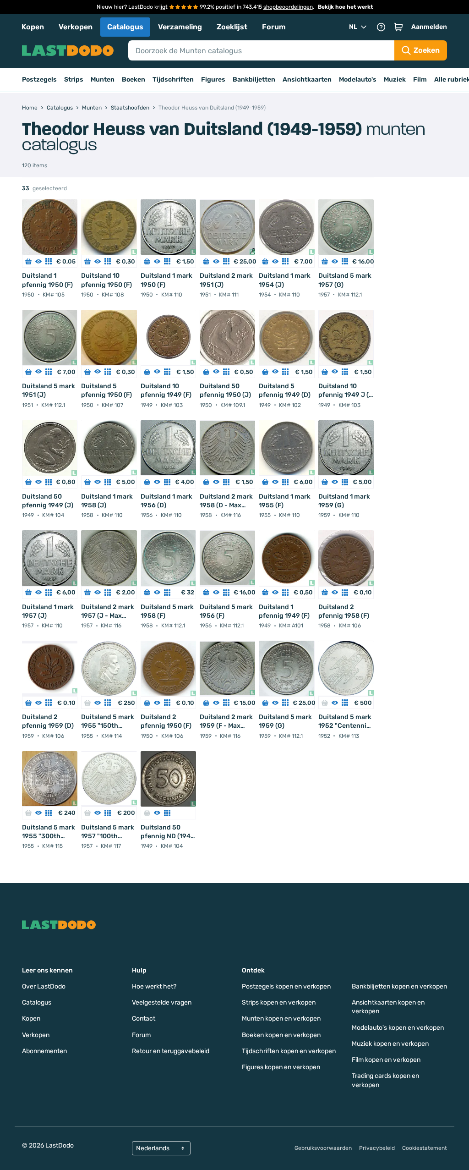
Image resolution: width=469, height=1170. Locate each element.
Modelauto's (357, 79)
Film (420, 79)
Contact (143, 1018)
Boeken (133, 79)
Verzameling (180, 26)
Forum (274, 26)
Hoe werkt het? (154, 986)
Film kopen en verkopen (386, 1060)
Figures (213, 79)
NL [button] (353, 27)
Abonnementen (44, 1051)
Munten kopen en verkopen (281, 1018)
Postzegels (39, 79)
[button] (398, 27)
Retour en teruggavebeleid (170, 1051)
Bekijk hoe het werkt (345, 7)
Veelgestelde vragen (161, 1002)
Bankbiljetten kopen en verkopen (399, 986)
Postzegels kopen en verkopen (286, 986)
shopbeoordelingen (288, 7)
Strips (73, 79)
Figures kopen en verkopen (281, 1067)
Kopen (33, 26)
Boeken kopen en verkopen (281, 1035)
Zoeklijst (232, 26)
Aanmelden (429, 27)
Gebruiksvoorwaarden (323, 1148)
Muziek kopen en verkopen (390, 1044)
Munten (103, 79)
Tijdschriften (173, 79)
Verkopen (76, 26)
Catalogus (125, 26)
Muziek (395, 79)
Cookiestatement (424, 1148)
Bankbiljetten (254, 79)
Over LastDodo (43, 986)
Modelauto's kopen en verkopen (398, 1028)
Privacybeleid (377, 1148)
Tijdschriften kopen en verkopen (289, 1051)
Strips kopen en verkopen (279, 1002)
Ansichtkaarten (307, 79)
